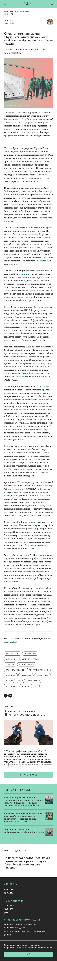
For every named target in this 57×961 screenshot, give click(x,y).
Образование (24, 11)
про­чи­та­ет (25, 151)
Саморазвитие (26, 665)
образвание (30, 654)
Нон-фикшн (25, 675)
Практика (8, 11)
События (10, 665)
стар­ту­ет (28, 307)
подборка (11, 675)
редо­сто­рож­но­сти (15, 135)
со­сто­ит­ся (13, 449)
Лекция (9, 681)
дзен (6, 912)
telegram (8, 909)
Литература (42, 675)
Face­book (13, 641)
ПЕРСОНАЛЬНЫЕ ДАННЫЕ (15, 928)
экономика (11, 659)
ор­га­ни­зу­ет (16, 191)
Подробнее (35, 945)
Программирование (39, 670)
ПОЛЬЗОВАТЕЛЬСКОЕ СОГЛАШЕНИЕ (20, 924)
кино (20, 681)
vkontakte (9, 905)
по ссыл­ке (28, 548)
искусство (11, 686)
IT (36, 686)
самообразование (15, 670)
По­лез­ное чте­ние (20, 429)
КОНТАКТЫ (8, 893)
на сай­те (41, 260)
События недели (30, 659)
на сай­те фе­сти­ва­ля (26, 333)
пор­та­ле (45, 376)
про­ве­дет (45, 386)
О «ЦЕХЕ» (8, 889)
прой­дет (25, 273)
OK (28, 954)
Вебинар (26, 686)
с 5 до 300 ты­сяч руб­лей (31, 761)
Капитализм (34, 681)
